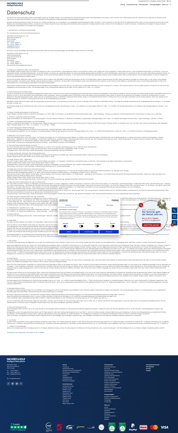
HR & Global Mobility (109, 377)
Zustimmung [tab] (68, 205)
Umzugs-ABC (107, 402)
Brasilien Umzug (67, 389)
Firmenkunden (108, 365)
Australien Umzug (67, 388)
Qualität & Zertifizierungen (110, 384)
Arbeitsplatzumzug (67, 377)
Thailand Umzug (67, 398)
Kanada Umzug (66, 391)
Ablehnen (69, 231)
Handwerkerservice (67, 379)
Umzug (65, 365)
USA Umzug (66, 400)
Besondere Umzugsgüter (69, 381)
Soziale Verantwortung (109, 409)
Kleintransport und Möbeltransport (71, 372)
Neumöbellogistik (108, 389)
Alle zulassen (109, 231)
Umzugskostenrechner (153, 365)
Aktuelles (106, 419)
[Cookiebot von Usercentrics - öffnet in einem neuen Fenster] (113, 200)
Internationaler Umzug (68, 368)
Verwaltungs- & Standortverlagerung (113, 372)
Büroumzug (107, 368)
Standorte (106, 417)
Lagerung (65, 375)
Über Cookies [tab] (110, 205)
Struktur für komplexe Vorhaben (112, 382)
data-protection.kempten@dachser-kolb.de (19, 65)
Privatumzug (66, 367)
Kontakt (148, 370)
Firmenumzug (66, 374)
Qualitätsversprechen (109, 412)
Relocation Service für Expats (111, 370)
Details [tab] (89, 205)
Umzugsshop (150, 367)
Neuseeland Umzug (67, 393)
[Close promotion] (167, 200)
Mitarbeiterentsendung (109, 367)
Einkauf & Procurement (110, 381)
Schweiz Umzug (67, 395)
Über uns (107, 405)
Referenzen (107, 414)
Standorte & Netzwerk (109, 386)
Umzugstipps (107, 400)
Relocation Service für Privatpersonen (72, 370)
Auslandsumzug (67, 384)
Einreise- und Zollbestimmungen (112, 398)
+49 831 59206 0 (15, 42)
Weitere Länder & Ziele (68, 403)
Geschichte (107, 410)
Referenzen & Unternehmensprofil (112, 387)
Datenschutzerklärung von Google (57, 236)
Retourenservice (108, 391)
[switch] (81, 226)
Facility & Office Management (111, 379)
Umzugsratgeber (109, 394)
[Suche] (170, 4)
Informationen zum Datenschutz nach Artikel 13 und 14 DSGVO (25, 332)
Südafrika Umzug (67, 396)
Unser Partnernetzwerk (110, 416)
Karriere (148, 369)
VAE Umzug (66, 402)
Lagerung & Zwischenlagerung (112, 375)
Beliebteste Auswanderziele (111, 396)
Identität (106, 407)
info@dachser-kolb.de (13, 46)
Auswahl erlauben (89, 231)
